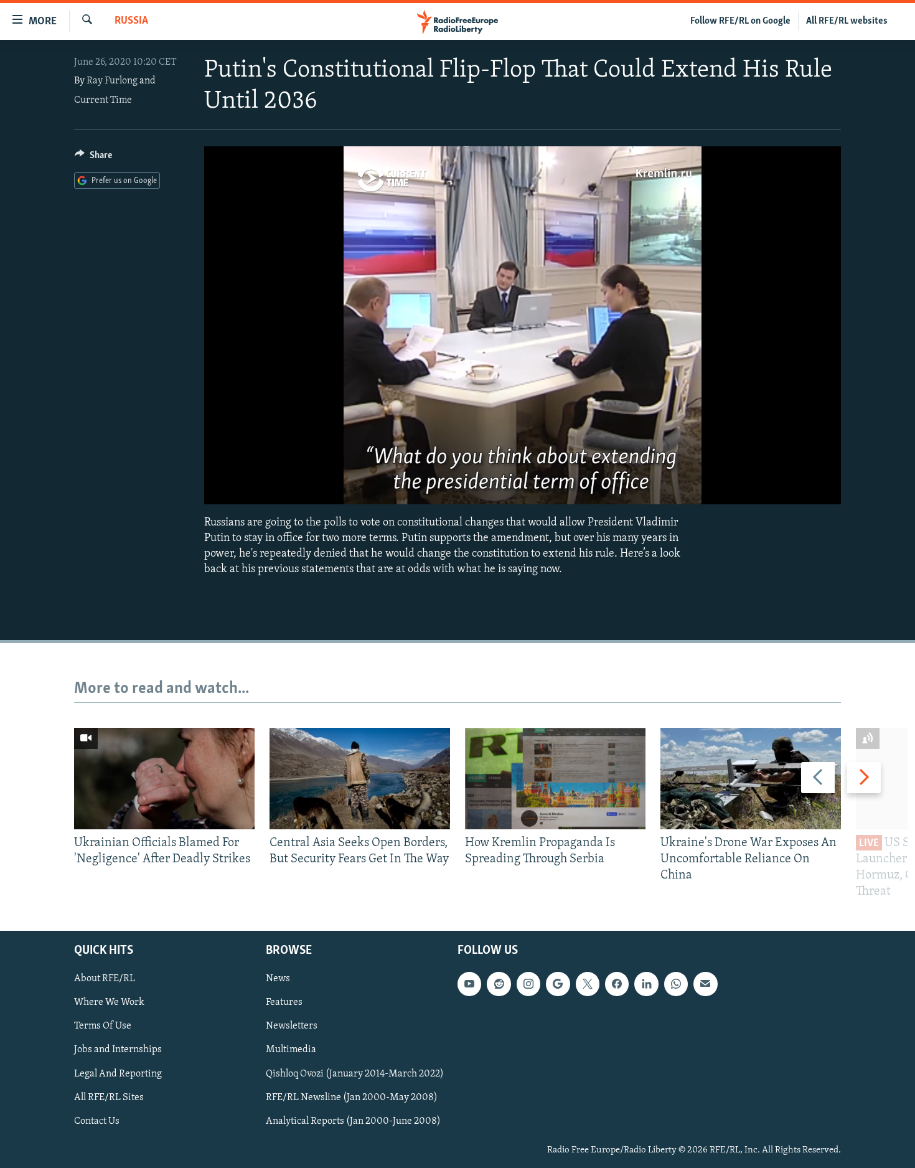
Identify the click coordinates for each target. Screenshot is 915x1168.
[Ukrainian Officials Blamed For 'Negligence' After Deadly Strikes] (164, 778)
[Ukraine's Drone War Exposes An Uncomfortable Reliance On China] (750, 778)
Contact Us (97, 1121)
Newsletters (291, 1026)
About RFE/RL (104, 979)
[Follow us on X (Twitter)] (587, 984)
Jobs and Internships (118, 1050)
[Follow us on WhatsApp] (676, 984)
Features (284, 1002)
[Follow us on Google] (558, 984)
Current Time (103, 100)
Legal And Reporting (118, 1073)
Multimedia (291, 1050)
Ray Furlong (112, 81)
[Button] (93, 158)
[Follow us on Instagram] (528, 984)
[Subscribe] (705, 984)
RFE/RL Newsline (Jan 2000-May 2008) (352, 1097)
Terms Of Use (102, 1026)
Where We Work (109, 1002)
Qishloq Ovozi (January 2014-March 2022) (355, 1073)
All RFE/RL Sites (109, 1097)
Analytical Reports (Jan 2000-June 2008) (353, 1121)
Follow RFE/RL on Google (740, 21)
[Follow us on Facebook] (617, 984)
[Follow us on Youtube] (469, 984)
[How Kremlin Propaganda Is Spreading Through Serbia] (555, 778)
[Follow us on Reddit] (498, 984)
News (278, 979)
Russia (131, 21)
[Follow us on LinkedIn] (646, 984)
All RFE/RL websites (847, 21)
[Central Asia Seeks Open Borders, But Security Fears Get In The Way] (360, 778)
